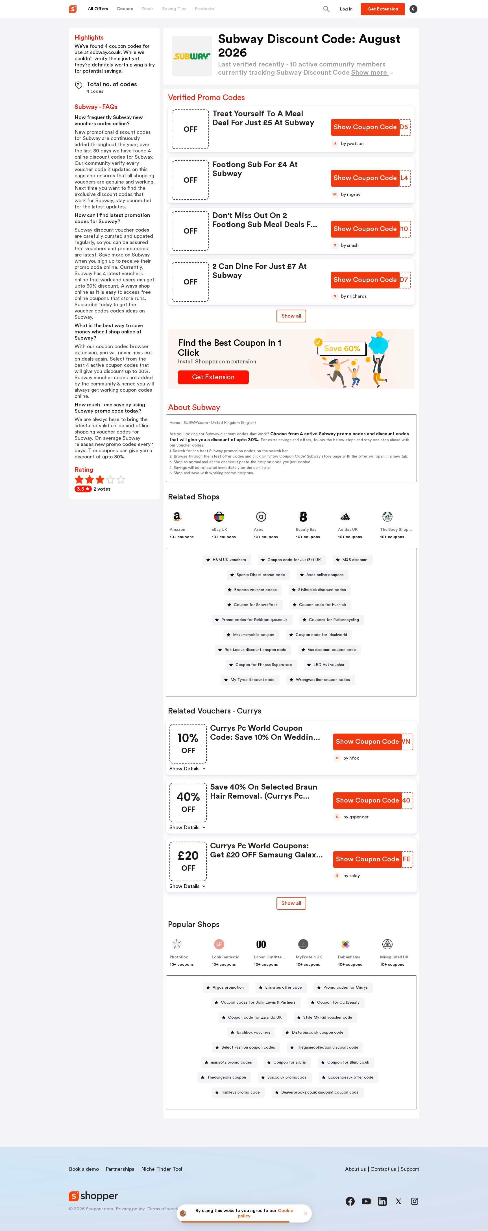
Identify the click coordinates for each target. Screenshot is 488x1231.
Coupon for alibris (289, 1062)
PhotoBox (179, 957)
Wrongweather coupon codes (323, 680)
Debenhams (349, 957)
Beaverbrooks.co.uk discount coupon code (320, 1092)
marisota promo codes (231, 1062)
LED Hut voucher (329, 665)
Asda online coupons (325, 575)
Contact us (383, 1169)
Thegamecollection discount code (327, 1047)
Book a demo (84, 1169)
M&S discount (355, 560)
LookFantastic (225, 957)
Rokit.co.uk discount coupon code (255, 650)
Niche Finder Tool (161, 1169)
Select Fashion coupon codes (248, 1047)
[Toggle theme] (413, 9)
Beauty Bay (306, 530)
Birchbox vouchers (253, 1032)
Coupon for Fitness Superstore (264, 665)
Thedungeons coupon (226, 1077)
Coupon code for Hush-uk (322, 605)
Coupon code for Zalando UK (255, 1017)
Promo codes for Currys (345, 987)
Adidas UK (348, 530)
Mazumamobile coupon (253, 635)
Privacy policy (130, 1209)
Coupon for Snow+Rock (256, 605)
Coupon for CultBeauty (338, 1002)
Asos (258, 530)
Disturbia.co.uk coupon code (317, 1032)
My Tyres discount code (252, 680)
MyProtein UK (309, 957)
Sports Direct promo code (261, 575)
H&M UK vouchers (229, 560)
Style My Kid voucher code (327, 1017)
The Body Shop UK (397, 530)
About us (355, 1169)
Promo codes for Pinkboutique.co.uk (254, 620)
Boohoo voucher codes (255, 590)
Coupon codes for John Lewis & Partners (258, 1002)
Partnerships (120, 1169)
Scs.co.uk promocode (287, 1077)
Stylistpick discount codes (322, 590)
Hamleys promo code (240, 1092)
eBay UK (219, 530)
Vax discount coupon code (332, 650)
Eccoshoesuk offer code (350, 1077)
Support (410, 1169)
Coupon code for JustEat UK (294, 560)
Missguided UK (394, 957)
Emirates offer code (283, 987)
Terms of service (164, 1209)
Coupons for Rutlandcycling (334, 620)
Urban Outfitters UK (272, 957)
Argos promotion (228, 987)
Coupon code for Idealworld (321, 635)
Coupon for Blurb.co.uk (348, 1062)
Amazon (177, 530)
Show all (291, 315)
